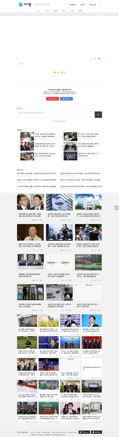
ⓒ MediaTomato (72, 432)
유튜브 (80, 11)
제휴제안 (38, 432)
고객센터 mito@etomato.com (59, 432)
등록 (98, 114)
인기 (64, 11)
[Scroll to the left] (18, 11)
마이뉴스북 (92, 5)
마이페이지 (73, 5)
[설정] (101, 5)
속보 (72, 11)
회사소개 (33, 432)
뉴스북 (47, 11)
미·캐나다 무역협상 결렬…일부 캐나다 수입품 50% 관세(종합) (36, 186)
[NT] (21, 4)
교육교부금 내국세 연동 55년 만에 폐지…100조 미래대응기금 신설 (81, 186)
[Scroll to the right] (101, 11)
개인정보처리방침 (46, 432)
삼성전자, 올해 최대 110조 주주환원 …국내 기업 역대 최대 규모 (80, 173)
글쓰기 (83, 5)
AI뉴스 (38, 11)
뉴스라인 (55, 11)
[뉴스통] (27, 5)
